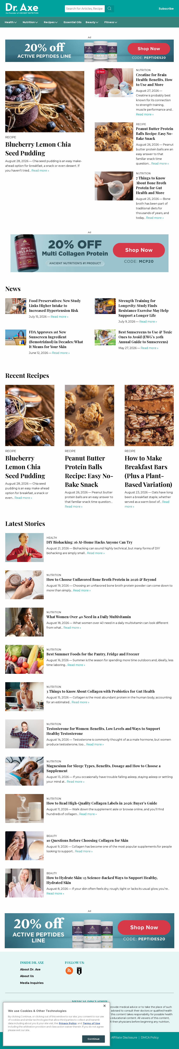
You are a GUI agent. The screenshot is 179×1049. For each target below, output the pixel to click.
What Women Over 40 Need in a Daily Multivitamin (88, 616)
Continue (93, 1038)
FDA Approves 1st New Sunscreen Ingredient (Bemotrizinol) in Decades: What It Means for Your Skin (56, 339)
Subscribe (166, 8)
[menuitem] (12, 22)
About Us (27, 976)
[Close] (104, 1006)
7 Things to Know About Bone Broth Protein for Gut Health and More (151, 185)
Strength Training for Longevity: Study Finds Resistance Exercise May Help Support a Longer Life (144, 308)
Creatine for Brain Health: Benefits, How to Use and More (154, 79)
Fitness (109, 22)
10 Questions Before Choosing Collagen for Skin (87, 840)
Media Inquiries (32, 983)
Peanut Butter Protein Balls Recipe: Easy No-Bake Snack (154, 133)
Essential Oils (72, 22)
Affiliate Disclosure (124, 1037)
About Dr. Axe (30, 969)
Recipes (49, 22)
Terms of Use (91, 1023)
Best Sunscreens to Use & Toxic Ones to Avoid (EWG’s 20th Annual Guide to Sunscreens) (145, 337)
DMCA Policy (150, 1037)
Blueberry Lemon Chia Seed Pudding (25, 467)
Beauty (90, 22)
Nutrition (29, 22)
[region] (56, 1024)
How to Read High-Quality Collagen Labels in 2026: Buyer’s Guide (101, 803)
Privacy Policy (68, 1023)
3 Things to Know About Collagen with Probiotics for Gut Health (100, 691)
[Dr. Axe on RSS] (70, 970)
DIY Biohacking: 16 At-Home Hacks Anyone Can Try (89, 542)
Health (9, 22)
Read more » (40, 170)
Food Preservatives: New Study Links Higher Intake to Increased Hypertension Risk (55, 305)
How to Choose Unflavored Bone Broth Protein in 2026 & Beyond (101, 579)
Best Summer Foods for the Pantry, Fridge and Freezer (92, 654)
